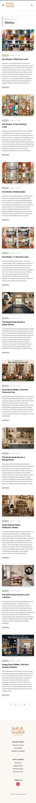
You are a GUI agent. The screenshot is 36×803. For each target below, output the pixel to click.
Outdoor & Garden (18, 751)
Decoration (18, 748)
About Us (18, 763)
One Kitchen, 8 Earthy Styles (13, 192)
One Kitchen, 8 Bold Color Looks (15, 59)
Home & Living (18, 745)
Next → (29, 704)
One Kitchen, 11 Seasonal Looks (15, 257)
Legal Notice (18, 766)
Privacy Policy (18, 769)
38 (24, 704)
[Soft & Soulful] (12, 5)
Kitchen (5, 55)
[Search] (31, 5)
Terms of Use (18, 772)
